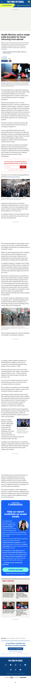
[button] (29, 2)
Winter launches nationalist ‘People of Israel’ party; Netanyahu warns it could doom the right (22, 596)
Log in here (19, 651)
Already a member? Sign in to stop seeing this (15, 573)
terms (22, 169)
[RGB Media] (12, 677)
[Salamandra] (23, 677)
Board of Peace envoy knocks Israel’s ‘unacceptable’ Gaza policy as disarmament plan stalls (21, 613)
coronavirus (23, 638)
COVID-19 (17, 638)
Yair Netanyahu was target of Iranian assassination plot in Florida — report (9, 611)
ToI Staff (4, 57)
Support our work (15, 570)
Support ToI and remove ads (23, 5)
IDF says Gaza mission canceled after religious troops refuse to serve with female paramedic (8, 595)
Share (5, 60)
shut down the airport (13, 177)
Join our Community (7, 5)
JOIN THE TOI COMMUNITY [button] (15, 648)
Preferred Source (7, 53)
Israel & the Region (10, 638)
